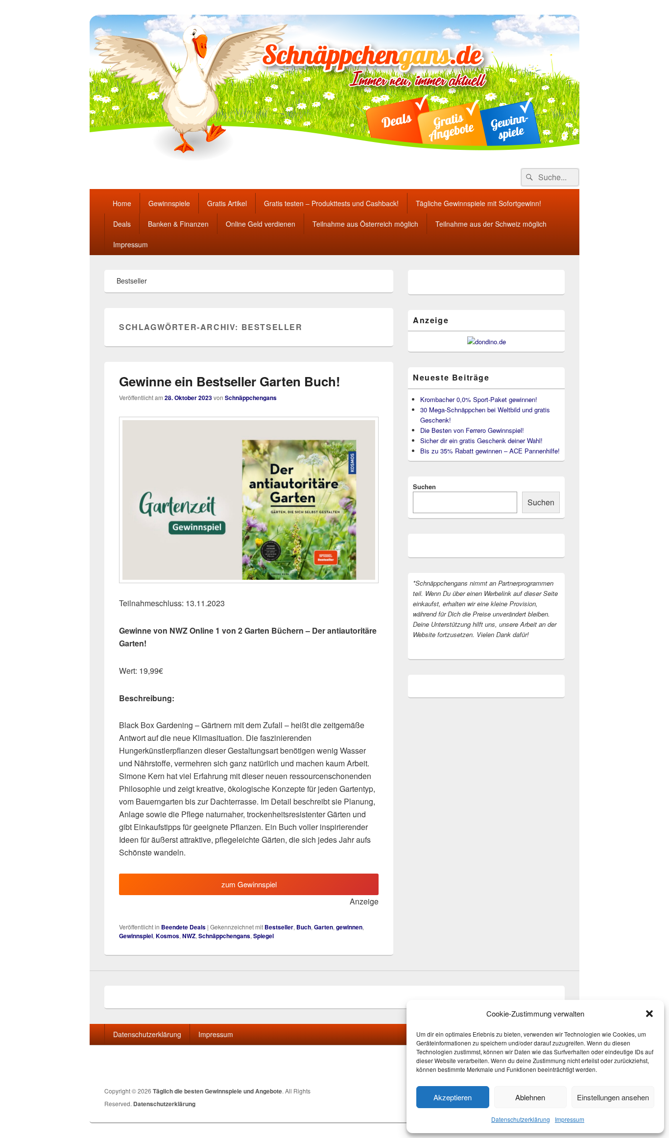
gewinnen (349, 927)
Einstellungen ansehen (613, 1097)
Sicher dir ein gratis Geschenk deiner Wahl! (481, 440)
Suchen (424, 486)
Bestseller (278, 927)
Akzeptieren (452, 1097)
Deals (122, 224)
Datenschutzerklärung (520, 1119)
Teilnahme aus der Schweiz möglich (491, 224)
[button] (649, 1014)
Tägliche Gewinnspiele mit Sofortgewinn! (478, 203)
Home (122, 203)
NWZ (188, 935)
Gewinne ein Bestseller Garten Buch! (229, 381)
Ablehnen (530, 1097)
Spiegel (263, 935)
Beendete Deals (183, 927)
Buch (303, 927)
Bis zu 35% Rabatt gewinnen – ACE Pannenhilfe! (490, 450)
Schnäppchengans (251, 397)
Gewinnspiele (169, 203)
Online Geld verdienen (260, 224)
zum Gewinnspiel (249, 884)
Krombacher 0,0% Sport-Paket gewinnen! (478, 399)
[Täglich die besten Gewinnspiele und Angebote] (334, 158)
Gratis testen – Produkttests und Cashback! (331, 203)
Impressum (569, 1119)
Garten (323, 927)
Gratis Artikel (227, 203)
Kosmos (167, 935)
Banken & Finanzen (178, 224)
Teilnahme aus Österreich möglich (365, 224)
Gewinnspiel (136, 935)
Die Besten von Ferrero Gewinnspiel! (472, 430)
